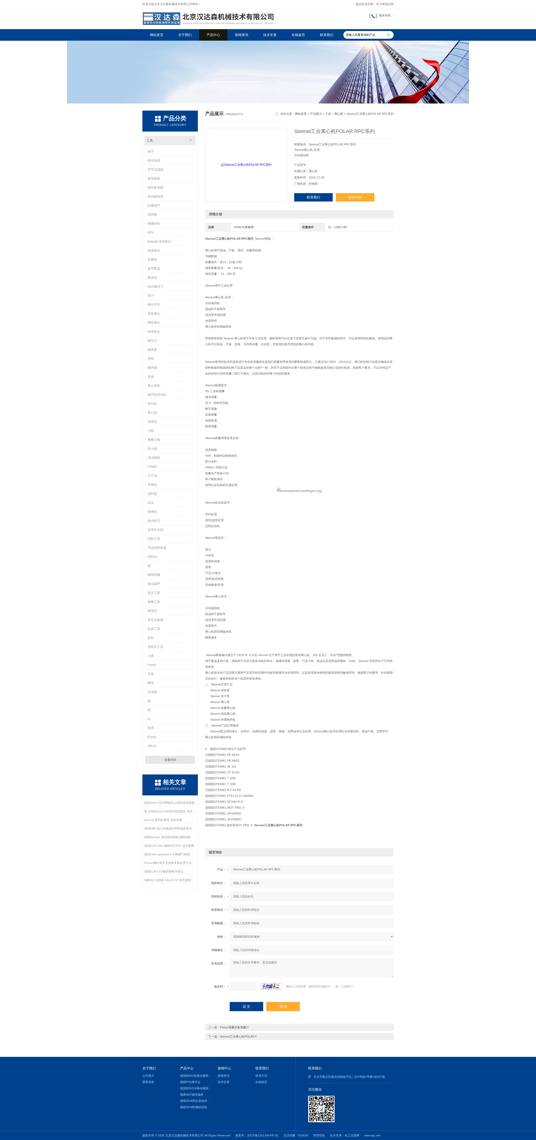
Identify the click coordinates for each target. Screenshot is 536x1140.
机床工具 (154, 629)
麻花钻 (152, 277)
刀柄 (151, 430)
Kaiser (152, 737)
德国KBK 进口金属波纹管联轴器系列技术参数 (170, 828)
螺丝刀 (152, 340)
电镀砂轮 (154, 223)
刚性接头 (154, 322)
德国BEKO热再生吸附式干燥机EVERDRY (196, 1075)
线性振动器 (155, 187)
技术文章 (270, 35)
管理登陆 (319, 1135)
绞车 (151, 232)
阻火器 (152, 448)
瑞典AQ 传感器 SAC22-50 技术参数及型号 (170, 880)
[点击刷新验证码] (270, 986)
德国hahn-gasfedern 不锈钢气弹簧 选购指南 (170, 854)
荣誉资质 (148, 1082)
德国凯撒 (154, 574)
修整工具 (154, 602)
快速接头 (154, 250)
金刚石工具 (155, 647)
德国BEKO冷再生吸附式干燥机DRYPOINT (196, 1088)
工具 (150, 140)
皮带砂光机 (155, 529)
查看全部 (170, 759)
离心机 (152, 412)
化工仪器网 (352, 1135)
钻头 (151, 502)
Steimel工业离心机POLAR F (238, 1036)
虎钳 (151, 358)
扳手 (151, 151)
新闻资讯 (241, 35)
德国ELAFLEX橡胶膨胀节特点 (163, 871)
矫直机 (152, 611)
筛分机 (152, 403)
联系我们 (326, 35)
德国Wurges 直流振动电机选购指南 (167, 837)
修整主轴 (154, 439)
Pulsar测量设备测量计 (234, 1027)
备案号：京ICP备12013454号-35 (256, 1135)
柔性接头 (154, 313)
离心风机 (154, 385)
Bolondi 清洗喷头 (159, 241)
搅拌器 (152, 367)
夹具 (151, 728)
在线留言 (298, 35)
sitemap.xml (372, 1135)
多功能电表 (155, 196)
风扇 (151, 376)
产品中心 (213, 35)
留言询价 (355, 197)
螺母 (151, 683)
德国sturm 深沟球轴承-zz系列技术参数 (169, 802)
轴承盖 (152, 349)
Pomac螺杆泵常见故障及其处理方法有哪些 (170, 863)
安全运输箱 (155, 620)
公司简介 (148, 1075)
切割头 (152, 556)
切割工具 (154, 538)
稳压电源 (154, 160)
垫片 (151, 295)
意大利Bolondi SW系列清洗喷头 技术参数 (170, 811)
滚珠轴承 (154, 178)
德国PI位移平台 (190, 1082)
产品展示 (316, 113)
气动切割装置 (157, 547)
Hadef (152, 665)
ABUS (152, 746)
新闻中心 (224, 1068)
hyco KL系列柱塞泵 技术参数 (163, 820)
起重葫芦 (154, 205)
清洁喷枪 (154, 457)
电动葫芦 (154, 584)
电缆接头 (154, 331)
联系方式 (261, 1075)
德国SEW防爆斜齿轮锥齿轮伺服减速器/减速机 (196, 1107)
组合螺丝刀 (155, 286)
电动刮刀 (154, 520)
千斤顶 (152, 475)
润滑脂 (152, 214)
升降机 (152, 484)
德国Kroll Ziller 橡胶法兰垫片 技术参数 (169, 845)
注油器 (152, 692)
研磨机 (152, 511)
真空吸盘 (154, 268)
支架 (151, 674)
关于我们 (185, 35)
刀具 (151, 656)
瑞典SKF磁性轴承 (191, 1094)
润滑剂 (152, 421)
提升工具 (154, 593)
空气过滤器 (155, 169)
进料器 (152, 493)
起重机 (152, 259)
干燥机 (152, 466)
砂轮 (151, 638)
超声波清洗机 (157, 394)
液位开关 (154, 304)
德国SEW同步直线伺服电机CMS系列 (196, 1101)
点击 (191, 140)
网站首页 (156, 35)
